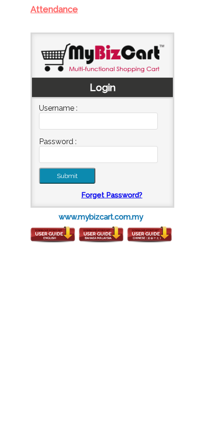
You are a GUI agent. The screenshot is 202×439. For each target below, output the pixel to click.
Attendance (54, 9)
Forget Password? (111, 195)
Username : (58, 108)
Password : (58, 141)
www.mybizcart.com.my (101, 216)
